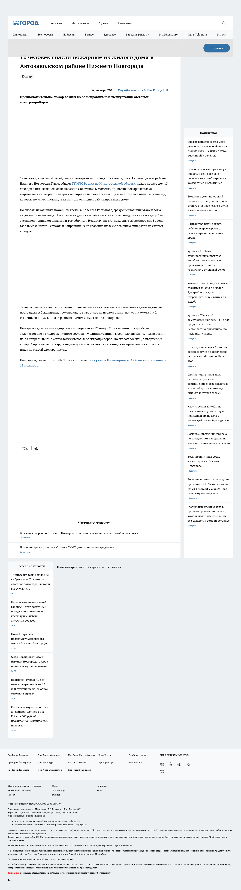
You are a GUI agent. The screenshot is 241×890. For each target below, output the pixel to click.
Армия (103, 23)
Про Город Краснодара (79, 769)
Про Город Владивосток (50, 769)
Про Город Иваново (138, 755)
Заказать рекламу (137, 34)
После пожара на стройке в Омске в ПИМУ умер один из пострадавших (67, 549)
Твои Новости (136, 762)
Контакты (102, 786)
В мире (89, 34)
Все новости (45, 34)
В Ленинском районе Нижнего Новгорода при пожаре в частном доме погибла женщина (79, 535)
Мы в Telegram (197, 34)
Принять (216, 48)
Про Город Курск (46, 762)
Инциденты (80, 23)
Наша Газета (104, 755)
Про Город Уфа (105, 762)
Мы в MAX (223, 34)
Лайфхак (68, 34)
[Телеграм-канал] (179, 764)
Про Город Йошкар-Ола (19, 762)
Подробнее (100, 854)
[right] (229, 34)
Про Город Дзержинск (18, 755)
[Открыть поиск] (223, 22)
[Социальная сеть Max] (162, 771)
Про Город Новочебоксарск (81, 755)
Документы (20, 34)
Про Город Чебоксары (49, 755)
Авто (99, 790)
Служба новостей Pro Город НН (143, 90)
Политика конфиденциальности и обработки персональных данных (41, 859)
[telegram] (37, 448)
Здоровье (110, 34)
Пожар (27, 76)
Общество (54, 23)
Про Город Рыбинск (78, 762)
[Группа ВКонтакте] (162, 764)
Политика (125, 23)
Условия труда (59, 790)
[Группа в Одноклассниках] (170, 764)
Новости (12, 794)
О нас (55, 786)
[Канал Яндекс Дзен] (188, 764)
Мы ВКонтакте (168, 34)
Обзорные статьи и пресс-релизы (24, 786)
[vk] (25, 448)
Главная (56, 794)
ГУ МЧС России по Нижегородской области (103, 183)
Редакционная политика (19, 790)
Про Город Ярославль (18, 769)
